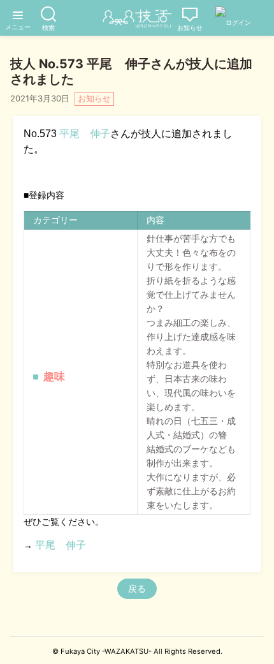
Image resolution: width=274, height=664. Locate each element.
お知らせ (94, 98)
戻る (137, 588)
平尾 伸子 (84, 133)
